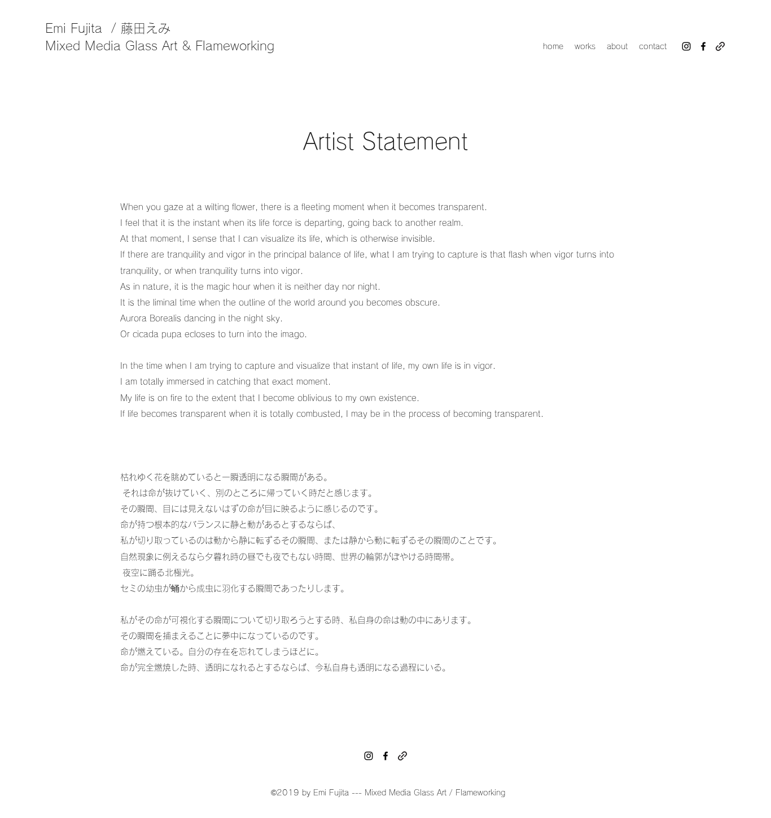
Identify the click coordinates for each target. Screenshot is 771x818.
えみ (158, 28)
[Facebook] (703, 46)
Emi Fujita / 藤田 (95, 28)
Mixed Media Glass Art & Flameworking (159, 46)
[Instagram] (686, 46)
